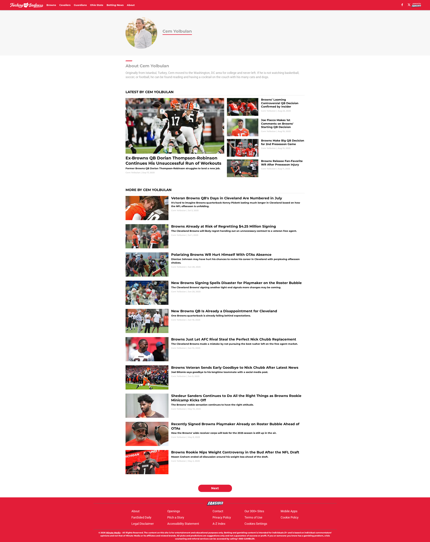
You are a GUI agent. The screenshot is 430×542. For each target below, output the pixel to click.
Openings (173, 511)
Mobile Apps (289, 511)
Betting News (115, 5)
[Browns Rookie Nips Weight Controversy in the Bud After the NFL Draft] (215, 462)
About (131, 5)
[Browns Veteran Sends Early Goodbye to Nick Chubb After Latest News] (215, 377)
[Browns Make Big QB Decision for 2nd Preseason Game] (265, 148)
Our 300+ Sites (254, 511)
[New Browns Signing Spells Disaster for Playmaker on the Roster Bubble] (215, 293)
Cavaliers (64, 5)
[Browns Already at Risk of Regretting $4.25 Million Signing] (215, 236)
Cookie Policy (290, 517)
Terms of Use (253, 517)
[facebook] (402, 4)
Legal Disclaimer (142, 523)
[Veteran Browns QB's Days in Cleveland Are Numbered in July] (215, 208)
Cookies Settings (255, 523)
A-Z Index (219, 523)
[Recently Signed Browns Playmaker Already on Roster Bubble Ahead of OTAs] (215, 434)
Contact (218, 511)
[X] (409, 4)
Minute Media (113, 532)
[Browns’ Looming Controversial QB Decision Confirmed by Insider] (265, 107)
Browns (51, 5)
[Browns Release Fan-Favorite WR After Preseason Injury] (265, 168)
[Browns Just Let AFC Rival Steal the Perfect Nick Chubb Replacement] (215, 349)
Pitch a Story (175, 517)
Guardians (80, 5)
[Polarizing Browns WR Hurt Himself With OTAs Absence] (215, 264)
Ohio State (96, 5)
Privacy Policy (222, 517)
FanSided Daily (141, 517)
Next (215, 488)
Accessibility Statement (183, 523)
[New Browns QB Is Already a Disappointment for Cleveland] (215, 321)
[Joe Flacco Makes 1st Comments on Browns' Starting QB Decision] (265, 127)
